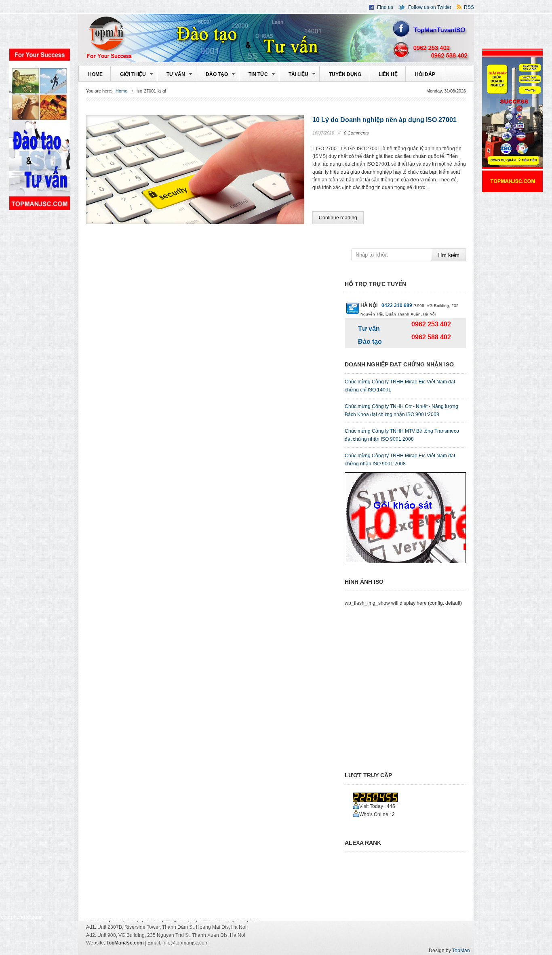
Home (121, 90)
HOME (95, 74)
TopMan (276, 38)
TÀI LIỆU (294, 76)
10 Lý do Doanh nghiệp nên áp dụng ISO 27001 (384, 119)
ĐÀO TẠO (212, 76)
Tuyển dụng (345, 74)
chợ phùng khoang (22, 916)
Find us (385, 7)
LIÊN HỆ (388, 74)
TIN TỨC (254, 76)
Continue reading (338, 218)
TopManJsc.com (125, 943)
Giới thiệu (128, 76)
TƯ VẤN (171, 76)
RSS (469, 7)
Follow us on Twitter (429, 7)
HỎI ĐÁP (425, 74)
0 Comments (356, 132)
